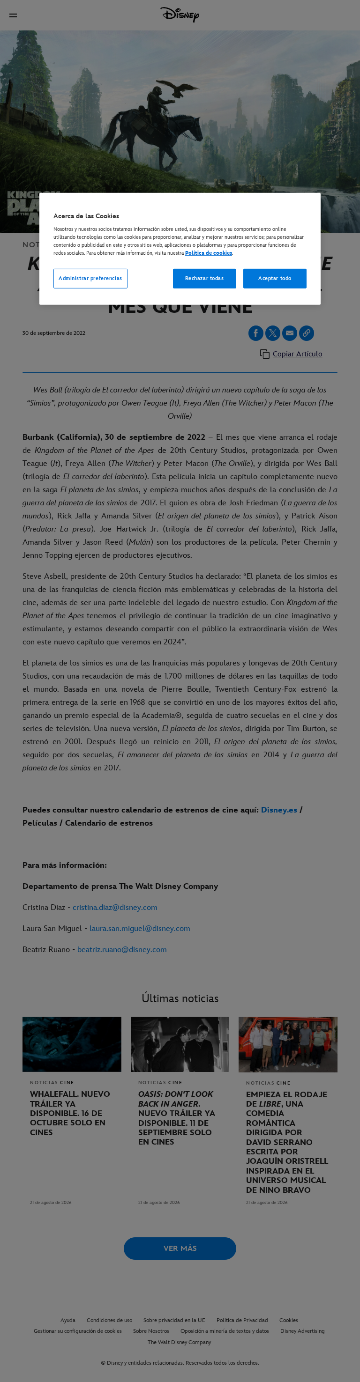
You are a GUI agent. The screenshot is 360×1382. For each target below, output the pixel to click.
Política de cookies (208, 253)
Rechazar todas (204, 278)
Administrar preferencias (90, 278)
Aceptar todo (275, 278)
